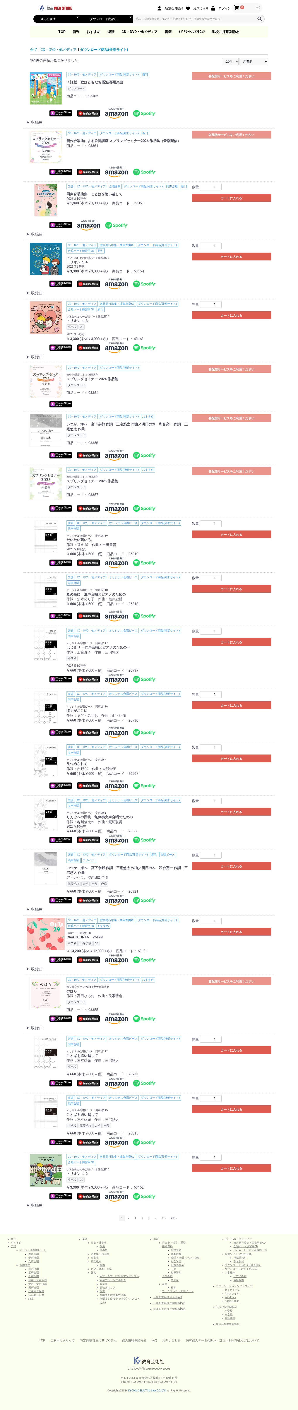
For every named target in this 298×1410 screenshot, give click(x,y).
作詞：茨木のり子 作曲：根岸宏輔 (94, 599)
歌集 (102, 1246)
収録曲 (37, 122)
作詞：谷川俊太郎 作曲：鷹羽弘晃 (94, 822)
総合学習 (176, 1261)
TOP (62, 32)
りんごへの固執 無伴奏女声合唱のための (100, 817)
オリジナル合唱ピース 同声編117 (87, 643)
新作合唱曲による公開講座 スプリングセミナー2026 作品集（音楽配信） (124, 141)
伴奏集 (104, 1250)
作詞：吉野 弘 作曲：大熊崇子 (91, 769)
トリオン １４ (77, 262)
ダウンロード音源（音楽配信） (243, 1265)
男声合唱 (33, 1287)
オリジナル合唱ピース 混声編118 (87, 590)
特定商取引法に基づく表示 (98, 1340)
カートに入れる (231, 198)
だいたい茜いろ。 (80, 540)
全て (33, 50)
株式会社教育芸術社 (228, 1324)
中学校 (229, 1314)
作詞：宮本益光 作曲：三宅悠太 (93, 1060)
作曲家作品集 (36, 1291)
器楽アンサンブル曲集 (113, 1280)
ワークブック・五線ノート (178, 1291)
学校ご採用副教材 (226, 32)
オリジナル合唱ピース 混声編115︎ (87, 1110)
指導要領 (176, 1250)
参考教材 (238, 1261)
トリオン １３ (77, 321)
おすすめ (94, 32)
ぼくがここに (77, 710)
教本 (102, 1265)
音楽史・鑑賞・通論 (174, 1242)
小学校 (229, 1310)
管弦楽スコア (107, 1287)
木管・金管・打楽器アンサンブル (119, 1276)
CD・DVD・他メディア (140, 32)
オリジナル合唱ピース (33, 1250)
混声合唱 (33, 1257)
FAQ (154, 1340)
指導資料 (167, 1246)
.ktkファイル (232, 1293)
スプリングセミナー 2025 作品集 (92, 481)
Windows (230, 1297)
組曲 (31, 1298)
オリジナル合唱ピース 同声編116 (87, 706)
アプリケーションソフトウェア (234, 1286)
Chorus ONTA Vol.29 (85, 937)
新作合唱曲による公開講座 (82, 374)
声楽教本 (96, 1261)
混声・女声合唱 (37, 1283)
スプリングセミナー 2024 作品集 (92, 379)
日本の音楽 (177, 1265)
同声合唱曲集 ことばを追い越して (94, 194)
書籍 (168, 32)
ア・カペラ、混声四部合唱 (87, 877)
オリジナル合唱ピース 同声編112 (87, 1051)
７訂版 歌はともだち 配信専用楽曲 (95, 82)
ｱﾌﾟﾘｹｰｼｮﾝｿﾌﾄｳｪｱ (192, 32)
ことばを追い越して (82, 1056)
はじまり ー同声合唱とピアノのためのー (98, 647)
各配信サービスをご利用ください (231, 76)
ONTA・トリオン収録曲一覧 (250, 1250)
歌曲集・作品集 (100, 1254)
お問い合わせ (171, 1340)
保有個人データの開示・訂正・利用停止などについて (222, 1340)
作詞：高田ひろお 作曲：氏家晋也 (94, 996)
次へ (164, 1218)
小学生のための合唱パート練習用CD (88, 257)
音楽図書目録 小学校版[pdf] (169, 1303)
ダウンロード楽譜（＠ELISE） (242, 1268)
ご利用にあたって (62, 1340)
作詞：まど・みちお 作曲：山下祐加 (96, 716)
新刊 (76, 32)
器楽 (93, 1272)
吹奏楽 (104, 1283)
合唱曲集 (25, 1265)
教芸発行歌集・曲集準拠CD (249, 1242)
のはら (72, 991)
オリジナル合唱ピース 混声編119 (87, 535)
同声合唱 (33, 1254)
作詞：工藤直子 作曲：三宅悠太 (93, 652)
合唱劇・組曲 (36, 1295)
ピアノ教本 (240, 1276)
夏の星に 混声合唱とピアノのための (96, 594)
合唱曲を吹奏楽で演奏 (113, 1295)
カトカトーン (232, 1289)
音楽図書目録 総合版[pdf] (168, 1297)
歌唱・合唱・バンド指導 (185, 1257)
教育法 (175, 1280)
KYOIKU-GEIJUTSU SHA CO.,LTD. (147, 1390)
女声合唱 (33, 1261)
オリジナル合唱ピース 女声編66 (86, 812)
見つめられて (77, 764)
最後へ (174, 1218)
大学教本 (167, 1276)
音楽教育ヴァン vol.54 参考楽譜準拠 (88, 986)
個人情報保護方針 (134, 1340)
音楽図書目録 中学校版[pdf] (169, 1309)
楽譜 (111, 32)
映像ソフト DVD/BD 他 (238, 1254)
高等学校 (230, 1318)
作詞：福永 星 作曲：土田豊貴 (91, 545)
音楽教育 (176, 1254)
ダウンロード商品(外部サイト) (104, 50)
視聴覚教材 (240, 1257)
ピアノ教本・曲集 (101, 1268)
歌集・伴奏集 (99, 1242)
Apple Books (232, 1300)
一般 (173, 1268)
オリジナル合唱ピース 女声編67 (86, 759)
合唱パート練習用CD (79, 932)
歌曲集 (95, 1257)
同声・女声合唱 (37, 1280)
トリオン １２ (77, 1174)
